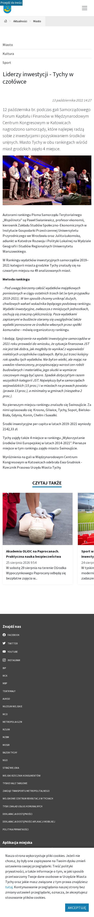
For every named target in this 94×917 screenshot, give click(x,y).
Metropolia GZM (12, 721)
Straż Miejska (11, 767)
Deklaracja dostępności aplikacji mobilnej (29, 821)
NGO (5, 760)
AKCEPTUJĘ (77, 907)
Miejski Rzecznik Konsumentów (21, 775)
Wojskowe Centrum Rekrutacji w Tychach (28, 798)
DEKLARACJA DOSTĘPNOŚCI (17, 814)
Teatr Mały (9, 691)
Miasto (37, 21)
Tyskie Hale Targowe (15, 783)
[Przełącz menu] (85, 8)
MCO (5, 714)
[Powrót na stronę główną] (6, 21)
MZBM (6, 737)
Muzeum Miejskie (12, 706)
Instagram (13, 660)
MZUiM (6, 729)
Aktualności (20, 21)
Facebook (13, 635)
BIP (4, 668)
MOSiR (6, 744)
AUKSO (6, 698)
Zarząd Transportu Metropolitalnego (26, 790)
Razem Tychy (10, 752)
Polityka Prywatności (16, 829)
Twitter (12, 643)
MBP (5, 683)
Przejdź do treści (11, 3)
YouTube (12, 651)
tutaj (9, 887)
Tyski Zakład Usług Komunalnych (22, 806)
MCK (5, 675)
